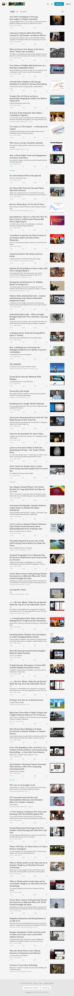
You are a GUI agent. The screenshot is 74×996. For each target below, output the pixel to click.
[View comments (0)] (23, 28)
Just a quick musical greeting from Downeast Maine (26, 338)
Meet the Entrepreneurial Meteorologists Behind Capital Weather (27, 652)
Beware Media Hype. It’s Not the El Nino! (27, 204)
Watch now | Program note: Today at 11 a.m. (24, 754)
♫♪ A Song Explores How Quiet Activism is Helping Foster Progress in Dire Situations (28, 619)
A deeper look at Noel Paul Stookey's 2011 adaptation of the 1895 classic (28, 437)
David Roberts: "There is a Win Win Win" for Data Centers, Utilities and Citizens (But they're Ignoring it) (28, 219)
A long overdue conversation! (19, 955)
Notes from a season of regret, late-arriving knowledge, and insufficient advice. (28, 968)
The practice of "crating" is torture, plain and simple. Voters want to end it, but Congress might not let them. (28, 788)
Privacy (36, 983)
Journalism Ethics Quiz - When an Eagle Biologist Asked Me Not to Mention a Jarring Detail (29, 316)
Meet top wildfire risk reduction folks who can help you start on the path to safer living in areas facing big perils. (28, 71)
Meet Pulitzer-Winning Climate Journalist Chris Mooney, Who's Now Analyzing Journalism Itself (28, 766)
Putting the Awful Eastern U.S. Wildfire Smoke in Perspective (26, 283)
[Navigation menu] (5, 4)
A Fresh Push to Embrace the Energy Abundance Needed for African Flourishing (28, 83)
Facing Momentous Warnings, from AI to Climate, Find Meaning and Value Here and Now (28, 830)
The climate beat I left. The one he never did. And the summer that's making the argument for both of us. (26, 274)
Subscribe (59, 4)
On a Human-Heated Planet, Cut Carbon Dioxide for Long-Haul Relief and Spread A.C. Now (27, 489)
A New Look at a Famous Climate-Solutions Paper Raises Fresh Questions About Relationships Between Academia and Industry (28, 526)
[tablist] (19, 11)
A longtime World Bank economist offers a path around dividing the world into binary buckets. (27, 132)
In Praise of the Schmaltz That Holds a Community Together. (26, 114)
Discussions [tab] (23, 11)
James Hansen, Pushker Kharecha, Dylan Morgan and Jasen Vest (28, 207)
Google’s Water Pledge (17, 702)
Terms (41, 983)
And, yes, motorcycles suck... (18, 178)
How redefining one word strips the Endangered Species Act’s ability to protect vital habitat (28, 349)
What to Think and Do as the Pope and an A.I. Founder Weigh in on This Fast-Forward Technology (28, 883)
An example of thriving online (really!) (21, 473)
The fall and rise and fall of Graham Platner (23, 366)
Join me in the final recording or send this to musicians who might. (28, 243)
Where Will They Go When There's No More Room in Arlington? (29, 847)
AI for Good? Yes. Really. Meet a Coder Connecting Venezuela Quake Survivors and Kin (29, 468)
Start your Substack (32, 988)
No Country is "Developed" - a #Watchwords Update (29, 128)
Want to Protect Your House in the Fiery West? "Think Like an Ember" (27, 50)
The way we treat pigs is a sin (22, 785)
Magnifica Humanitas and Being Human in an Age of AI (28, 919)
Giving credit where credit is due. (20, 103)
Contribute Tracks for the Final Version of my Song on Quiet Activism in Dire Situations (28, 237)
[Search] (48, 4)
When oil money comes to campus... (21, 531)
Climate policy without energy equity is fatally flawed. (26, 86)
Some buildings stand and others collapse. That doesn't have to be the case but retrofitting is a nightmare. (28, 513)
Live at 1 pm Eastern (16, 655)
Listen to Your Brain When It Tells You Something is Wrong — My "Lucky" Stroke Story (27, 450)
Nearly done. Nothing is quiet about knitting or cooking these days (29, 624)
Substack (28, 992)
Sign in (68, 4)
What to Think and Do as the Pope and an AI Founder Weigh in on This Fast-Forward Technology (28, 865)
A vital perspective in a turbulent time (21, 381)
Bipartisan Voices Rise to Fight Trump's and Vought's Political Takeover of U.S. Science (28, 713)
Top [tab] (17, 11)
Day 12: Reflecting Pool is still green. (21, 548)
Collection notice (49, 983)
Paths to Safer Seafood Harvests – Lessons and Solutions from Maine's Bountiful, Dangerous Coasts (27, 298)
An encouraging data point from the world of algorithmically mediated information (28, 407)
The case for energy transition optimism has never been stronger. (27, 146)
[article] (37, 22)
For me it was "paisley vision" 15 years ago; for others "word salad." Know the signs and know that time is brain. (28, 455)
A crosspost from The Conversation (20, 354)
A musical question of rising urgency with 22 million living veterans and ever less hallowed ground (28, 852)
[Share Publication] (52, 4)
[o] (57, 53)
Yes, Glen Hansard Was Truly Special (25, 176)
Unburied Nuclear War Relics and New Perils (26, 255)
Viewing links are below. (17, 771)
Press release (14, 804)
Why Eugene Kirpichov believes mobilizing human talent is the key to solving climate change (28, 394)
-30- (11, 592)
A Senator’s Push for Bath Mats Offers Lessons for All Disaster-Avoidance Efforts (28, 34)
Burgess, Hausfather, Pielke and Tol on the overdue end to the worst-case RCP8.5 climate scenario (28, 934)
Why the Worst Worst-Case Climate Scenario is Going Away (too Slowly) (25, 952)
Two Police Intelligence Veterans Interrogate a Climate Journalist (24, 18)
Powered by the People (19, 391)
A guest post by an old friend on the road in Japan (25, 259)
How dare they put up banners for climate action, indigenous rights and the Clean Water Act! (28, 423)
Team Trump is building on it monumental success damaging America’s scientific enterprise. (28, 718)
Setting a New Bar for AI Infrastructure (26, 700)
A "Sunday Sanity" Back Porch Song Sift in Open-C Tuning (27, 334)
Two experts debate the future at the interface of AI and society (27, 889)
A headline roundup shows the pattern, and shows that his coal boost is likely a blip (28, 671)
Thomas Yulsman (19, 260)
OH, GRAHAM (15, 364)
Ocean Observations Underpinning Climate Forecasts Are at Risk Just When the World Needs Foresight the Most (28, 576)
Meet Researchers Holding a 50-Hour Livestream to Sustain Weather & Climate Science (27, 731)
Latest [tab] (12, 11)
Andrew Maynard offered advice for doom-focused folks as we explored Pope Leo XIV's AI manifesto (28, 836)
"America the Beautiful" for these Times (26, 434)
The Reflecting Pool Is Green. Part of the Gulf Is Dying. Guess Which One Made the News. (27, 543)
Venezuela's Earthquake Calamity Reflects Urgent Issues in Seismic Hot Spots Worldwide (28, 507)
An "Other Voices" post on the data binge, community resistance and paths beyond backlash (26, 225)
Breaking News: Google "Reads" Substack (27, 404)
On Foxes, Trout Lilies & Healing (23, 965)
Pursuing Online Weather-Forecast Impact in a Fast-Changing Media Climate (28, 635)
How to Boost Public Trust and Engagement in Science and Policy (28, 156)
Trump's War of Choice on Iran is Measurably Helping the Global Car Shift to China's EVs (28, 98)
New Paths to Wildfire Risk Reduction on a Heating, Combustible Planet (28, 66)
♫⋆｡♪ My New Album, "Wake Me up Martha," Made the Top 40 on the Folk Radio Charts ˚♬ (28, 604)
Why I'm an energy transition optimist (26, 143)
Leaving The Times (18, 590)
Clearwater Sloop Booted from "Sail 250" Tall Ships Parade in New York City (29, 418)
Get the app (46, 988)
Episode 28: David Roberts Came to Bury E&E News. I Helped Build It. (29, 269)
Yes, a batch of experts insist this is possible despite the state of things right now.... (28, 161)
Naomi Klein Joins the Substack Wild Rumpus (25, 378)
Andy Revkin (18, 25)
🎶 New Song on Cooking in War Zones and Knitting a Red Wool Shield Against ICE (28, 813)
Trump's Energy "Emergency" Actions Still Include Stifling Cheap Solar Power (28, 666)
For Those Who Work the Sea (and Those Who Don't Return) (27, 189)
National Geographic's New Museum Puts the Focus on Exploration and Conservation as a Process (28, 557)
